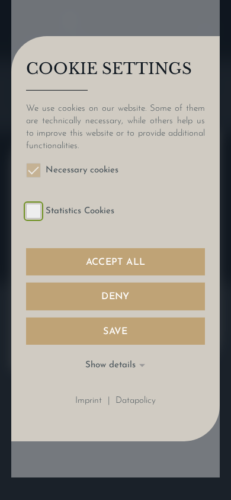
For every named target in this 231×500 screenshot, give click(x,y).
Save (115, 331)
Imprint (88, 400)
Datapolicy (136, 400)
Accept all (116, 262)
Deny (115, 297)
